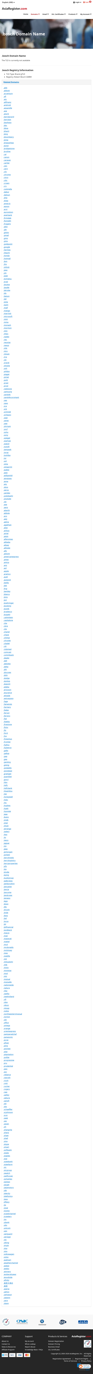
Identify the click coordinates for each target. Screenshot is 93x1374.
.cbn (5, 166)
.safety (6, 1095)
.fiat (5, 718)
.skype (6, 1144)
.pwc (5, 1069)
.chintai (7, 637)
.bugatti (7, 614)
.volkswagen (9, 1254)
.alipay (6, 545)
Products (72, 14)
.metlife (7, 956)
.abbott (7, 90)
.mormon (8, 328)
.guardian (8, 776)
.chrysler (7, 640)
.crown (6, 183)
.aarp (6, 507)
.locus (6, 921)
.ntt (5, 360)
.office (6, 1022)
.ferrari (7, 713)
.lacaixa (7, 284)
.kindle (6, 872)
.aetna (6, 522)
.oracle (6, 362)
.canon (6, 157)
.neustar (7, 342)
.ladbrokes (8, 881)
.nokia (6, 1011)
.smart (6, 1147)
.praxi (6, 383)
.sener (6, 420)
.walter (6, 470)
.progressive (9, 1060)
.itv (5, 837)
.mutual (7, 979)
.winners (7, 1271)
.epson (6, 206)
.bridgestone (9, 148)
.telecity (7, 1193)
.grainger (7, 773)
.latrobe (7, 290)
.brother (7, 151)
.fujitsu (6, 745)
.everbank (8, 215)
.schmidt (7, 412)
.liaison (7, 296)
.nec (5, 339)
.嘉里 (6, 1286)
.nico (6, 351)
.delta (6, 666)
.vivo (5, 1251)
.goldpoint (8, 244)
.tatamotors (9, 1187)
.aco (5, 516)
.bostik (6, 609)
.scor (6, 1115)
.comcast (7, 652)
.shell (6, 1138)
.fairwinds (8, 704)
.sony (6, 435)
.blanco (7, 594)
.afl (5, 96)
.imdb (6, 820)
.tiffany (6, 1202)
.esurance (8, 692)
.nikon (6, 1005)
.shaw (6, 1135)
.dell (5, 661)
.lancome (7, 892)
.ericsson (7, 689)
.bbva (6, 128)
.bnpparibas (9, 142)
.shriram (7, 426)
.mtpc (6, 333)
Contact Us (6, 1344)
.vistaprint (8, 467)
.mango (7, 310)
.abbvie (7, 513)
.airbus (6, 530)
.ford (6, 733)
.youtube (7, 498)
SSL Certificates (58, 14)
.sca (5, 406)
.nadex (6, 336)
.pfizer (6, 1043)
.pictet (6, 377)
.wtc (5, 484)
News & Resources (9, 1347)
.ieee (5, 814)
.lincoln (7, 909)
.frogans (7, 224)
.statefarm (8, 1164)
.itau (5, 834)
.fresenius (8, 739)
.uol (5, 461)
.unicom (7, 1228)
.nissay (6, 1008)
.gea (5, 759)
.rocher (7, 1086)
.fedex (6, 710)
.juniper (7, 854)
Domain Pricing (54, 1344)
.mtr (5, 976)
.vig (5, 1239)
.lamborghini (9, 883)
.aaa (5, 504)
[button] (8, 2)
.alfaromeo (8, 539)
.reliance (7, 1074)
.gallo (6, 750)
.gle (5, 229)
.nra (5, 357)
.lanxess (7, 898)
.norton (7, 1017)
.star (5, 1158)
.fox (5, 736)
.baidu (6, 582)
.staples (7, 1155)
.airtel (6, 533)
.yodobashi (8, 496)
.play (5, 1051)
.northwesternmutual (13, 1014)
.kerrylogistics (10, 860)
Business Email (54, 1347)
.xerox (6, 490)
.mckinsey (8, 950)
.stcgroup (8, 1170)
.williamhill (8, 475)
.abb (5, 88)
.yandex (7, 493)
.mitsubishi (8, 962)
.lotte (6, 302)
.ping (6, 1045)
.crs (5, 186)
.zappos (7, 1297)
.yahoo (6, 1292)
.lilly (5, 907)
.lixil (5, 918)
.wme (6, 481)
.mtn (5, 331)
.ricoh (6, 1080)
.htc (5, 802)
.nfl (5, 999)
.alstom (7, 553)
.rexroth (7, 1077)
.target (6, 1184)
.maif (6, 307)
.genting (7, 762)
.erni (5, 209)
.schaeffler (8, 1109)
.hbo (5, 782)
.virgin (6, 1245)
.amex (6, 559)
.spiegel (7, 438)
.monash (7, 325)
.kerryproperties (11, 863)
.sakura (7, 1098)
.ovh (5, 368)
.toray (6, 452)
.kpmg (6, 875)
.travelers (8, 1216)
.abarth (7, 510)
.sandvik (7, 394)
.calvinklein (8, 617)
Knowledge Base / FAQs (34, 1350)
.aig (5, 99)
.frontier (7, 742)
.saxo (6, 403)
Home (25, 14)
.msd (6, 973)
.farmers (7, 707)
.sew (5, 423)
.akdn (6, 536)
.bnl (5, 600)
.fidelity (7, 721)
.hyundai (7, 811)
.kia (5, 869)
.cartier (7, 163)
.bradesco (8, 611)
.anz (5, 565)
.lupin (6, 305)
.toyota (7, 1210)
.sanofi (6, 1101)
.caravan (7, 160)
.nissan (7, 354)
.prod (6, 386)
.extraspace (8, 698)
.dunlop (7, 681)
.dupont (7, 684)
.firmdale (7, 218)
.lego (6, 901)
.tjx (5, 1205)
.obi (5, 1019)
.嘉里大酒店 (8, 1283)
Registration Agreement (62, 1359)
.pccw (6, 1040)
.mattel (7, 941)
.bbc (5, 125)
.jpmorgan (8, 852)
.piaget (6, 374)
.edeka (6, 687)
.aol (5, 568)
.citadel (7, 643)
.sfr (5, 1127)
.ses (5, 1121)
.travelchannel (10, 1213)
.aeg (5, 519)
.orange (7, 1028)
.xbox (6, 487)
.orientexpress (10, 1031)
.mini (6, 319)
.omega (7, 1025)
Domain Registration (56, 1341)
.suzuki (7, 446)
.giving (6, 765)
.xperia (6, 1289)
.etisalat (7, 695)
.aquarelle (8, 108)
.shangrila (8, 1129)
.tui (5, 458)
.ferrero (7, 716)
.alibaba (7, 542)
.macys (6, 933)
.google (7, 247)
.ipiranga (7, 828)
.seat (6, 417)
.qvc (5, 1072)
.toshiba (7, 455)
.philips (7, 371)
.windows (8, 478)
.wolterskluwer (10, 1274)
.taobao (7, 1182)
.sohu (6, 432)
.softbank (8, 1150)
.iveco (6, 840)
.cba (5, 623)
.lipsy (6, 915)
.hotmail (7, 258)
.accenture (8, 93)
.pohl (6, 380)
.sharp (6, 1132)
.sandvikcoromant (11, 397)
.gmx (6, 241)
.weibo (6, 1268)
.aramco (7, 574)
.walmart (7, 1260)
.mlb (5, 964)
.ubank (6, 1222)
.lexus (6, 904)
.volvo (6, 1257)
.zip (5, 501)
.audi (6, 577)
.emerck (7, 203)
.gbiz (6, 226)
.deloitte (7, 663)
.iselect (6, 831)
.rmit (6, 1083)
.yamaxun (8, 1294)
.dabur (6, 192)
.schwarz (7, 415)
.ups (5, 1231)
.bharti (6, 131)
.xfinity (6, 1280)
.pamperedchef (10, 1034)
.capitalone (8, 620)
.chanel (7, 632)
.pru (5, 1063)
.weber (6, 1266)
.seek (6, 1118)
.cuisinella (8, 189)
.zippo (6, 1303)
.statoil (6, 444)
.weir (6, 472)
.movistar (8, 970)
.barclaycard (9, 116)
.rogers (7, 1089)
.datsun (7, 195)
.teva (6, 1199)
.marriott (7, 313)
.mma (6, 322)
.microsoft (8, 316)
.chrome (7, 174)
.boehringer (9, 603)
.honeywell (8, 797)
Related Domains (11, 82)
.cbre (6, 626)
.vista (6, 464)
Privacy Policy (86, 1361)
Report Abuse (30, 1347)
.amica (6, 562)
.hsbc (6, 800)
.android (7, 105)
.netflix (6, 993)
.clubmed (7, 649)
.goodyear (8, 771)
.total (6, 1208)
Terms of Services (70, 1361)
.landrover (8, 895)
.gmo (6, 238)
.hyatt (6, 808)
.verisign (7, 1237)
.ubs (5, 1225)
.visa (5, 1248)
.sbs (5, 1106)
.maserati (8, 938)
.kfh (5, 866)
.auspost (7, 580)
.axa (5, 111)
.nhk (5, 348)
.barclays (7, 119)
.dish (6, 675)
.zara (6, 1300)
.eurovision (8, 212)
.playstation (8, 1054)
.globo (6, 232)
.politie (6, 1057)
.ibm (5, 261)
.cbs (5, 629)
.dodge (7, 678)
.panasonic (8, 1037)
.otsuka (7, 365)
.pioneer (7, 1048)
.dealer (6, 658)
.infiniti (6, 267)
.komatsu (8, 279)
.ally (5, 551)
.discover (7, 672)
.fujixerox (7, 747)
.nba (5, 991)
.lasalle (6, 287)
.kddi (6, 276)
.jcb (5, 273)
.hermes (7, 250)
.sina (5, 1141)
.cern (6, 168)
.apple (6, 571)
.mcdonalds (8, 947)
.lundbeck (8, 930)
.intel (6, 823)
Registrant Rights (81, 1359)
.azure (6, 114)
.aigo (6, 527)
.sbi (5, 1103)
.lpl (5, 924)
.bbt (5, 585)
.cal (5, 154)
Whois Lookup (30, 1344)
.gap (5, 756)
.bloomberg (9, 137)
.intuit (6, 826)
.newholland (9, 996)
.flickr (6, 727)
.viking (6, 1242)
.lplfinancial (8, 927)
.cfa (5, 171)
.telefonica (8, 1196)
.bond (6, 145)
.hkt (5, 794)
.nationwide (9, 985)
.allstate (7, 548)
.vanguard (8, 1234)
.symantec (8, 1179)
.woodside (8, 1277)
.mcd (6, 944)
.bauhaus (7, 122)
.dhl (5, 669)
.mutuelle (8, 982)
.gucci (6, 779)
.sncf (6, 429)
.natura (7, 988)
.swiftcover (8, 1176)
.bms (6, 597)
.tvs (5, 1219)
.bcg (5, 588)
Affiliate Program (8, 1350)
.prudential (8, 1066)
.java (5, 270)
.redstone (8, 389)
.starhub (7, 441)
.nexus (6, 345)
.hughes (7, 805)
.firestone (8, 724)
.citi (5, 646)
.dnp (5, 197)
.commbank (9, 655)
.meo (6, 953)
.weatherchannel (11, 1263)
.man (6, 936)
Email (45, 14)
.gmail (6, 235)
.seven (6, 1124)
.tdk (5, 1190)
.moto (6, 967)
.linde (6, 912)
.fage (6, 701)
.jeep (6, 849)
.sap (5, 400)
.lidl (5, 299)
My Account (85, 14)
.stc (5, 1167)
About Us (5, 1341)
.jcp (5, 846)
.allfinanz (7, 102)
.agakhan (7, 525)
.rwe (5, 1092)
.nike (6, 1002)
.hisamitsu (8, 791)
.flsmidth (7, 221)
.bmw (6, 140)
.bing (6, 134)
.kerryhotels (9, 857)
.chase (6, 635)
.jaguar (7, 843)
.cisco (6, 177)
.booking (7, 606)
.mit (5, 959)
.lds (5, 293)
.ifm (5, 264)
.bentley (7, 591)
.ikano (6, 817)
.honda (7, 255)
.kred (6, 281)
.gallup (6, 753)
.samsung (8, 391)
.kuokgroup (9, 878)
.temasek (7, 449)
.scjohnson (8, 1112)
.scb (5, 409)
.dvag (6, 200)
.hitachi (7, 253)
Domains (34, 14)
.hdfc (6, 785)
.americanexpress (11, 556)
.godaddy (8, 768)
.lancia (6, 889)
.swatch (7, 1173)
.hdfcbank (8, 788)
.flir (5, 730)
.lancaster (8, 886)
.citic (5, 180)
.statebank (8, 1161)
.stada (6, 1153)
